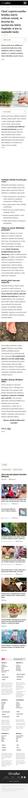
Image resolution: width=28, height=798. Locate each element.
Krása (2, 737)
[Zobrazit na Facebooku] (22, 777)
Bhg (9, 428)
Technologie (18, 670)
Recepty (18, 706)
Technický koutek (5, 670)
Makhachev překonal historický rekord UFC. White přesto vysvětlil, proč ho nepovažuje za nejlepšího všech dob (20, 756)
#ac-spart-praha (5, 716)
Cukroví (17, 702)
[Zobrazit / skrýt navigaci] (25, 3)
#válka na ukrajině (21, 674)
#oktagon (19, 750)
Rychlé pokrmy (19, 707)
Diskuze (13, 479)
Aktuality (3, 665)
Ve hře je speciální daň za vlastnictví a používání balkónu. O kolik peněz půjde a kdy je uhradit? (20, 694)
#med (18, 711)
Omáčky (18, 703)
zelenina (4, 257)
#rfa (18, 745)
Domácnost (3, 735)
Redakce (6, 777)
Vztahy (2, 741)
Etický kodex (16, 781)
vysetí (3, 348)
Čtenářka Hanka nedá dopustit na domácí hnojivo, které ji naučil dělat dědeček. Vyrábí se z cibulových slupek (13, 621)
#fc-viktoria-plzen (6, 711)
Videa (17, 738)
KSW (17, 741)
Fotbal (2, 705)
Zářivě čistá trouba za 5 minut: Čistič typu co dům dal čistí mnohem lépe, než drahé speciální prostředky (13, 571)
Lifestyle (3, 738)
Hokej (2, 706)
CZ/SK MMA (18, 737)
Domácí (17, 665)
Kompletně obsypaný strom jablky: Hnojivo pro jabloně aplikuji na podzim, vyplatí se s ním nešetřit (13, 538)
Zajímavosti (3, 671)
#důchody (19, 679)
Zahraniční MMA (19, 735)
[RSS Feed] (24, 777)
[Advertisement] (14, 74)
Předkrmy (18, 705)
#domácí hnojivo (6, 469)
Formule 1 (3, 703)
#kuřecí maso (20, 714)
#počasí (4, 750)
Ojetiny (2, 667)
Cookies (11, 781)
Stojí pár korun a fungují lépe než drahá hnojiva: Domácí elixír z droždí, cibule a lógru (13, 595)
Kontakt (18, 777)
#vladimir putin (20, 676)
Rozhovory (18, 667)
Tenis (2, 709)
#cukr (18, 716)
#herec (3, 745)
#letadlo (4, 747)
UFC (17, 739)
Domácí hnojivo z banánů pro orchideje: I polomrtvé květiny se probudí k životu (13, 646)
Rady (2, 669)
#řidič (3, 674)
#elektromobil (5, 677)
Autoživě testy (4, 666)
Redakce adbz (7, 39)
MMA (2, 707)
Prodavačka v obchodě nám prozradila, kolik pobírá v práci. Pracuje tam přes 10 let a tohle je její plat (14, 500)
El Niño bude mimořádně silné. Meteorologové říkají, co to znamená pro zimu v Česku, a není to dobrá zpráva (6, 756)
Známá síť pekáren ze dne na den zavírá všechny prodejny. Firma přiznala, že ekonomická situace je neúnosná (7, 763)
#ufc (18, 747)
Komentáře (18, 666)
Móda (2, 739)
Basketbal (3, 702)
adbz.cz (3, 6)
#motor (3, 679)
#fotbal (3, 714)
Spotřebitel (18, 669)
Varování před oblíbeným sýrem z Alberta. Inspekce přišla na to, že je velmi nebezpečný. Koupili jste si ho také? (9, 510)
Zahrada (8, 6)
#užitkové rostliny (17, 469)
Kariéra (12, 777)
